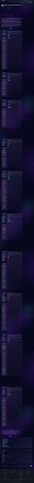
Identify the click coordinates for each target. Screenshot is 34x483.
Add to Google (28, 473)
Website (3, 458)
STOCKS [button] (20, 2)
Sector (3, 456)
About (5, 470)
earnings (9, 178)
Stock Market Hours (21, 477)
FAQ (5, 473)
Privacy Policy (13, 472)
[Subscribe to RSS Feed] (31, 465)
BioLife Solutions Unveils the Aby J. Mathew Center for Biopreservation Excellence (4, 338)
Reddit (28, 472)
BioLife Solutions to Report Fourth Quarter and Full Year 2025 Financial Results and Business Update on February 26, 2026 (4, 219)
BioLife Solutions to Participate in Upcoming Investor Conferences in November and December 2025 (4, 392)
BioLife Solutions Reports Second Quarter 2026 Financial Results (4, 34)
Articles (21, 470)
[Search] (31, 0)
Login (21, 0)
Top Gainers (21, 471)
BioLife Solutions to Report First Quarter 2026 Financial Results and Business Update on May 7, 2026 (4, 104)
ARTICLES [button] (26, 2)
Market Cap (3, 451)
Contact (5, 471)
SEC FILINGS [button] (16, 2)
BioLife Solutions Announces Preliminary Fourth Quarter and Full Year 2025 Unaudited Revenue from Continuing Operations (4, 298)
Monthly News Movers (21, 473)
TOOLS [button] (23, 2)
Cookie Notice (13, 471)
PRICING (31, 2)
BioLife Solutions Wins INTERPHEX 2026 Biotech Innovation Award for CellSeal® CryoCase (4, 143)
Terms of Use (13, 470)
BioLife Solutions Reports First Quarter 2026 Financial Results (4, 76)
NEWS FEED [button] (11, 2)
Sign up (23, 0)
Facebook (29, 471)
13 (13, 28)
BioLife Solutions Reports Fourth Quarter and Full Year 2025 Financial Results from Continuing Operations (4, 175)
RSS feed (29, 470)
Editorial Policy (5, 472)
